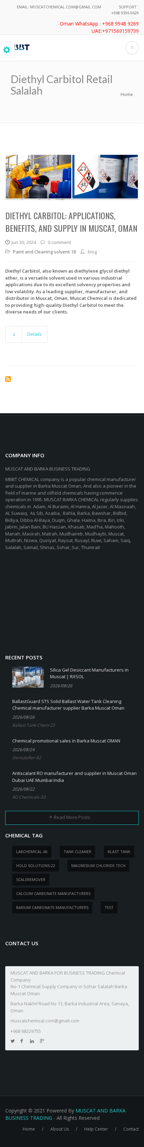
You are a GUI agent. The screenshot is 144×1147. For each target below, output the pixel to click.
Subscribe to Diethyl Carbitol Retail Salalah (8, 379)
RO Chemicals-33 (28, 797)
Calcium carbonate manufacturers (53, 893)
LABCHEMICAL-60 (32, 851)
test (109, 907)
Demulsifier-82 (26, 758)
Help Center (96, 1129)
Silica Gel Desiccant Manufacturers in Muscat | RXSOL (89, 673)
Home (127, 94)
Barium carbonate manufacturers (52, 907)
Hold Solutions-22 (35, 865)
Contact (131, 1129)
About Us (59, 1129)
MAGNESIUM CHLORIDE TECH (98, 865)
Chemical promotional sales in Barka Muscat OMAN (66, 741)
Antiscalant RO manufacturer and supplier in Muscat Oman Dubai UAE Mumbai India (74, 776)
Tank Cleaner (77, 851)
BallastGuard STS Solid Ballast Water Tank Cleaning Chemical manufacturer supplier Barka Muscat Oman (68, 704)
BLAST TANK (119, 851)
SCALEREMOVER (30, 879)
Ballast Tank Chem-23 (33, 725)
